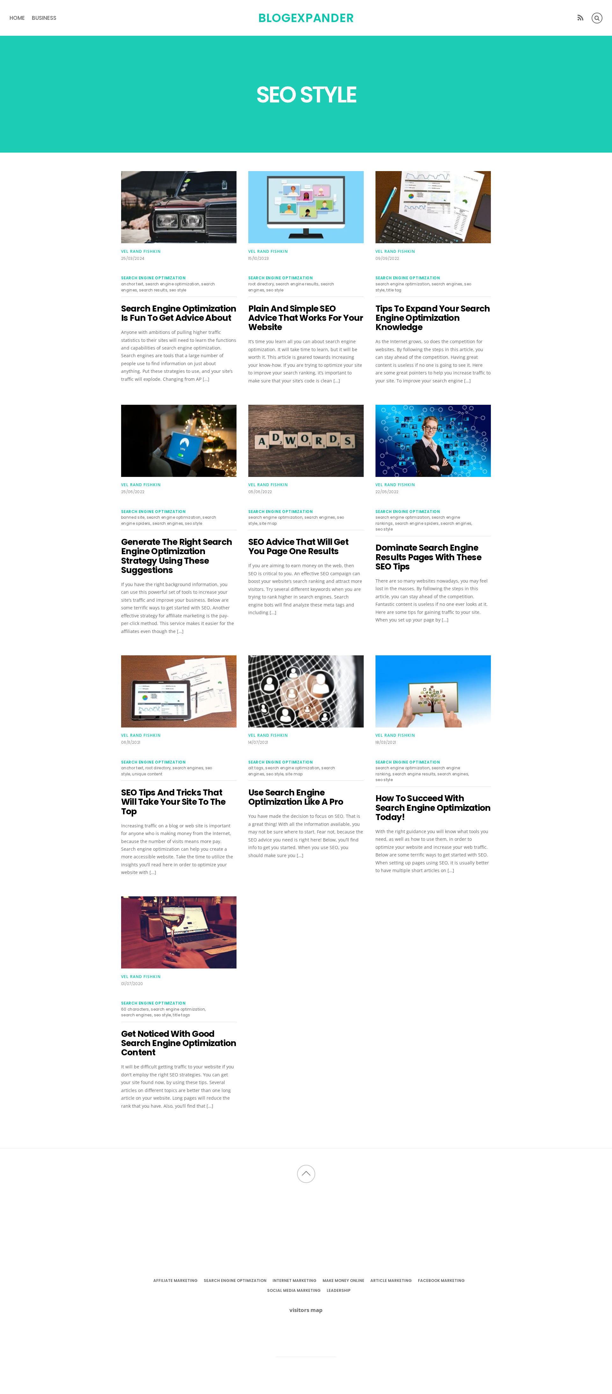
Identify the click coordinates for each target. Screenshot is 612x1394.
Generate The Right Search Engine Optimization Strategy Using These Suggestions (176, 556)
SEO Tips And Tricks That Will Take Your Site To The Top (173, 802)
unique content (147, 774)
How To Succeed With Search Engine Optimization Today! (433, 807)
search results (153, 290)
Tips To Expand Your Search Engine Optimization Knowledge (432, 318)
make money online (343, 1280)
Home (17, 18)
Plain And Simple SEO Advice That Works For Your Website (305, 318)
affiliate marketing (175, 1280)
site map (268, 523)
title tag (393, 290)
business (44, 18)
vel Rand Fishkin (141, 251)
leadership (339, 1290)
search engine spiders (417, 523)
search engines (447, 284)
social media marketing (294, 1290)
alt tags (256, 768)
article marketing (391, 1280)
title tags (181, 1015)
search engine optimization (153, 278)
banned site (133, 517)
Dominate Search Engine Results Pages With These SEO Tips (428, 557)
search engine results (297, 284)
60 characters (135, 1009)
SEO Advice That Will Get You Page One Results (298, 546)
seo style (177, 290)
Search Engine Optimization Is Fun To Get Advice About (178, 313)
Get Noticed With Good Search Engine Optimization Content (178, 1043)
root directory (261, 284)
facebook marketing (441, 1280)
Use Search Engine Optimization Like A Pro (295, 797)
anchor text (132, 284)
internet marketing (295, 1280)
